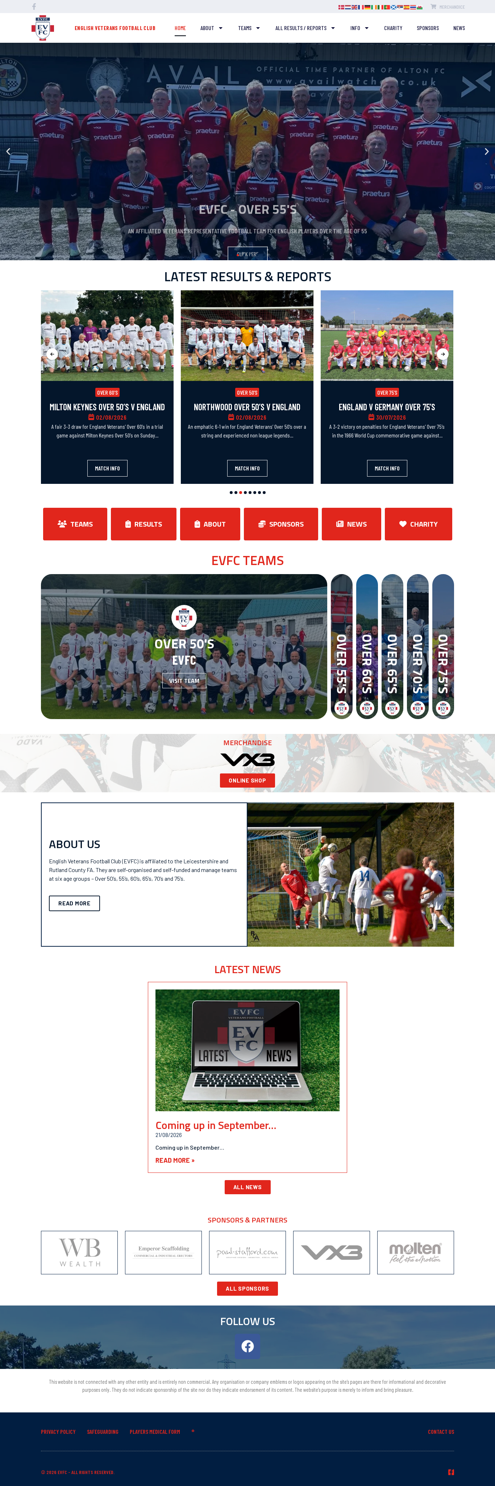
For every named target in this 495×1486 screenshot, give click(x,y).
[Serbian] (400, 6)
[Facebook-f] (451, 1472)
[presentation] (52, 354)
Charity (393, 27)
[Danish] (341, 6)
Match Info (107, 468)
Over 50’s (247, 392)
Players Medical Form (155, 1431)
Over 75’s (387, 392)
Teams (244, 27)
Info (355, 27)
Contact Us (441, 1431)
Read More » (175, 1160)
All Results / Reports (300, 27)
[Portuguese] (387, 6)
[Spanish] (407, 6)
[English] (355, 6)
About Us (74, 843)
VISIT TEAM (184, 680)
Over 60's (107, 392)
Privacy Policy (58, 1431)
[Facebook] (247, 1346)
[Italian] (381, 6)
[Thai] (413, 6)
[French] (361, 6)
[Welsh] (420, 6)
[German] (368, 6)
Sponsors (428, 27)
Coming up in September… (215, 1125)
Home (180, 27)
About (207, 27)
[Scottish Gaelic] (394, 6)
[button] (8, 151)
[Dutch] (348, 6)
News (459, 27)
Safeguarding (102, 1431)
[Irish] (374, 6)
